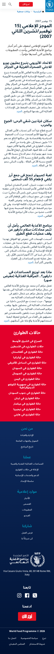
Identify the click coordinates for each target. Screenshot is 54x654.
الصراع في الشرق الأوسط (27, 341)
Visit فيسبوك (27, 595)
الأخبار (27, 498)
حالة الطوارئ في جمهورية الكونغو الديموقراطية (27, 386)
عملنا (27, 457)
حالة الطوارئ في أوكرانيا (27, 357)
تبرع (44, 638)
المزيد (19, 111)
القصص (27, 504)
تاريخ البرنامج (27, 446)
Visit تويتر (35, 595)
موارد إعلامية (27, 491)
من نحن (27, 428)
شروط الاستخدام (37, 643)
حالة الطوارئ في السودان (27, 368)
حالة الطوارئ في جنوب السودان (27, 393)
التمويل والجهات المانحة (27, 440)
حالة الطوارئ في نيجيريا (27, 409)
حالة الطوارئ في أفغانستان (27, 352)
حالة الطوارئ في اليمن (27, 379)
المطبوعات (27, 509)
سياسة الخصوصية (29, 638)
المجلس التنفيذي (17, 643)
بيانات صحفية (23, 11)
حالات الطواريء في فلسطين (27, 346)
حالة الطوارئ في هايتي (27, 414)
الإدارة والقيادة (27, 435)
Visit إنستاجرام (19, 595)
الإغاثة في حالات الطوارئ (27, 469)
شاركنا (27, 526)
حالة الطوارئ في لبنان (27, 398)
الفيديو (27, 515)
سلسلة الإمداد (27, 481)
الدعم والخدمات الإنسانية (27, 475)
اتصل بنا (12, 638)
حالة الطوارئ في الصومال (27, 373)
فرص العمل (27, 532)
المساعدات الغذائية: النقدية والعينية (27, 463)
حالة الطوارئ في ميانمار (27, 403)
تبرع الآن (25, 4)
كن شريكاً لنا (27, 538)
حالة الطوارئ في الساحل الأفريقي (27, 362)
